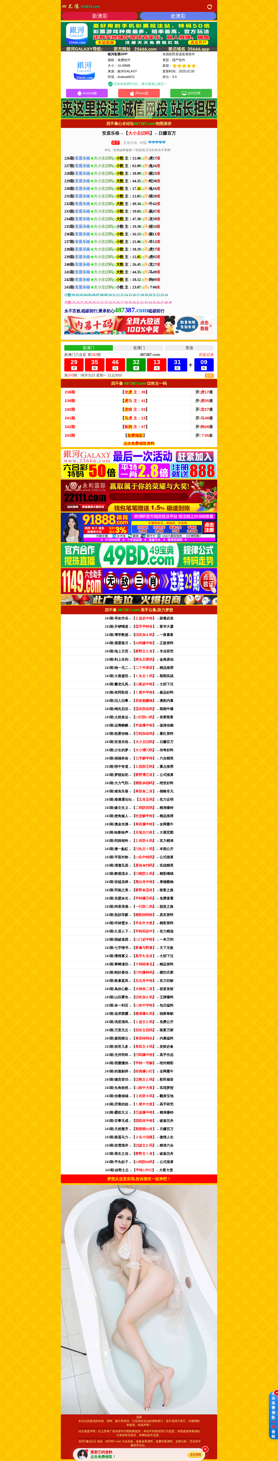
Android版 (90, 93)
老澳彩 (178, 16)
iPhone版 (141, 93)
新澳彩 (100, 16)
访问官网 (193, 93)
